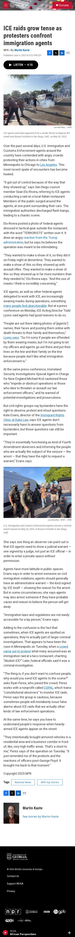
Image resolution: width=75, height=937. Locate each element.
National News (23, 782)
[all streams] (70, 932)
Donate (64, 5)
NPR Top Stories (50, 782)
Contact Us (13, 876)
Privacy (11, 891)
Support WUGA (15, 883)
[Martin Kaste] (11, 813)
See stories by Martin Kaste (41, 816)
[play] (5, 932)
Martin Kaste (21, 50)
